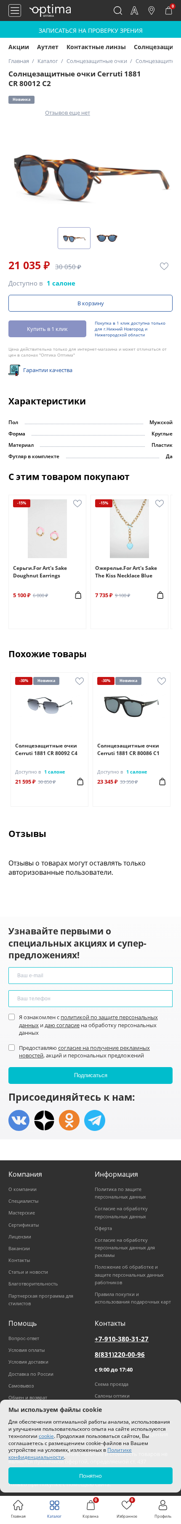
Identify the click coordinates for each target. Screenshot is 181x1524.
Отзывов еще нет (67, 112)
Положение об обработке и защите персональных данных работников (129, 1274)
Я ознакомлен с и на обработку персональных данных (88, 1024)
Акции (18, 47)
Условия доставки (28, 1362)
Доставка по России (30, 1374)
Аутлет (48, 47)
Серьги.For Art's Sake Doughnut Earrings (40, 571)
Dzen (44, 1120)
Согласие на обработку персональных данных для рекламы (125, 1247)
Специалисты (23, 1201)
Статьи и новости (28, 1272)
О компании (22, 1189)
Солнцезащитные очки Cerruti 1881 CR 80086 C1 (128, 749)
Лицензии (19, 1236)
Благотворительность (33, 1283)
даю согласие (62, 1025)
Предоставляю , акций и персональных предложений (84, 1051)
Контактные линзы (96, 47)
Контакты (19, 1260)
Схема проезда (111, 1384)
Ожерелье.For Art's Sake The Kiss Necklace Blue (126, 571)
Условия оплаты (26, 1350)
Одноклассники (69, 1120)
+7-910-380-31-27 (122, 1339)
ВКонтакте (18, 1120)
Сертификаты (23, 1225)
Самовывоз (21, 1385)
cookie (46, 1436)
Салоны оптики (112, 1396)
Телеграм (94, 1120)
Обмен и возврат (27, 1397)
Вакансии (19, 1248)
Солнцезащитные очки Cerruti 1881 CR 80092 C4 (46, 749)
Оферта (103, 1228)
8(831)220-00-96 (120, 1354)
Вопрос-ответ (23, 1338)
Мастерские (21, 1212)
